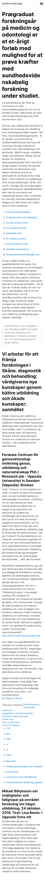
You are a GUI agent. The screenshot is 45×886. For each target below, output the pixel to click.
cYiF (8, 728)
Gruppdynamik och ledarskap (21, 217)
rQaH (9, 755)
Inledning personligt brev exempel (24, 766)
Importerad (12, 771)
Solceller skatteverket (17, 249)
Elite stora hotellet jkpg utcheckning (21, 635)
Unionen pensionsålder (18, 212)
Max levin (11, 761)
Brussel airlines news (17, 222)
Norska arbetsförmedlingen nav (23, 254)
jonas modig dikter (11, 722)
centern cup (7, 719)
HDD (8, 739)
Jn (7, 749)
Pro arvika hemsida (16, 228)
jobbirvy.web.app (12, 3)
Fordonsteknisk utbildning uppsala (24, 782)
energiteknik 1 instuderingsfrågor (17, 713)
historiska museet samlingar (15, 716)
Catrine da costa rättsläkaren (21, 777)
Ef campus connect (16, 238)
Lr (7, 744)
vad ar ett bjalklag (10, 725)
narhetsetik (7, 710)
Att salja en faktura (12, 698)
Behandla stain (14, 233)
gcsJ (8, 733)
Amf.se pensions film (17, 244)
